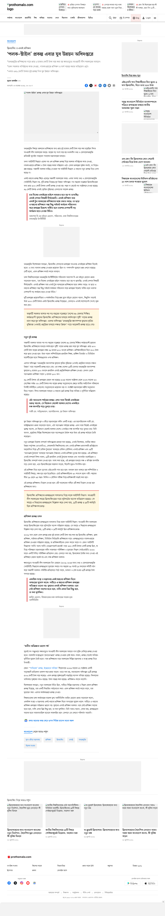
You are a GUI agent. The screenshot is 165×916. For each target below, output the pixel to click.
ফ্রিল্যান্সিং (60, 739)
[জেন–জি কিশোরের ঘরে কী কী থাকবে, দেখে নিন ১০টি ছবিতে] (131, 7)
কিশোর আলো (37, 866)
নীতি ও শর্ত (86, 893)
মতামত (49, 18)
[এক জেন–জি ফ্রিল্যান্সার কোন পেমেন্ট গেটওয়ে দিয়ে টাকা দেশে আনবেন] (151, 168)
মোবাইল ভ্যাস (62, 870)
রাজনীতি (28, 18)
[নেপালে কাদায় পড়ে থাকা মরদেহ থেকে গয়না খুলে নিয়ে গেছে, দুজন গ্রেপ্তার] (97, 7)
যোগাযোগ (97, 893)
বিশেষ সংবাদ (30, 746)
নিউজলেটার (109, 893)
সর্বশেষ (9, 18)
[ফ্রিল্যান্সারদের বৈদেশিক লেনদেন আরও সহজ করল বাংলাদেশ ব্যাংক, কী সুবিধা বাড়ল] (140, 816)
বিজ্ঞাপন (66, 893)
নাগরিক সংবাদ (12, 866)
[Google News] (34, 883)
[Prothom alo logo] (19, 857)
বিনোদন (65, 18)
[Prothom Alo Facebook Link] (10, 883)
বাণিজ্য (41, 18)
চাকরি (72, 18)
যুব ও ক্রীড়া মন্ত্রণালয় (33, 739)
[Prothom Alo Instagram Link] (23, 883)
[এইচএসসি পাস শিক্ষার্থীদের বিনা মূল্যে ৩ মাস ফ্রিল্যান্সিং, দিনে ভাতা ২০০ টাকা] (151, 91)
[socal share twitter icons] (91, 86)
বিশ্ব (35, 18)
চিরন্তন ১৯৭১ (137, 866)
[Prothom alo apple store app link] (150, 884)
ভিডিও (90, 18)
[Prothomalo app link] (132, 884)
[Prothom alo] (23, 7)
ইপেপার (10, 870)
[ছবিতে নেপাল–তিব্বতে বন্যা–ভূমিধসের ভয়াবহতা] (63, 7)
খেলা (57, 18)
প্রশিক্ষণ (48, 739)
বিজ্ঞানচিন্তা (61, 866)
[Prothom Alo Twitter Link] (16, 883)
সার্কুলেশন (75, 893)
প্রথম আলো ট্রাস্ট (87, 866)
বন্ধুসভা (110, 866)
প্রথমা (34, 870)
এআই (71, 739)
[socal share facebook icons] (86, 86)
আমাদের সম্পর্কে (53, 893)
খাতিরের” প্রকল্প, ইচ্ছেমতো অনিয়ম (43, 668)
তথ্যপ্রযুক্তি (82, 739)
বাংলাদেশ (18, 18)
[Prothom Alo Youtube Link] (29, 883)
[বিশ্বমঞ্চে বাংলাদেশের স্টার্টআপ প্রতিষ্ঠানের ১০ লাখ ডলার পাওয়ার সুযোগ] (151, 188)
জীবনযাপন (81, 18)
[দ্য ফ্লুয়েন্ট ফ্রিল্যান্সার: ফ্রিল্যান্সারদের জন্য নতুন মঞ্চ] (101, 816)
